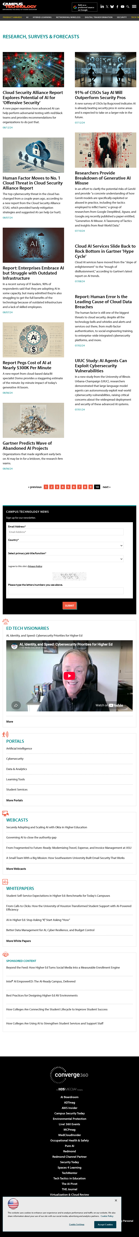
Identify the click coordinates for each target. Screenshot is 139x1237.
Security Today (69, 1162)
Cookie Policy (107, 1216)
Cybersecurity (14, 759)
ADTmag (69, 1102)
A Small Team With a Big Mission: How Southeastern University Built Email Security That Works (65, 858)
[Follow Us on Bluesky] (112, 6)
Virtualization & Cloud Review (69, 1195)
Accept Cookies (105, 1224)
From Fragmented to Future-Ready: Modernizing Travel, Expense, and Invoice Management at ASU (69, 848)
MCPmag (69, 1129)
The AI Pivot (69, 1184)
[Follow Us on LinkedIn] (102, 6)
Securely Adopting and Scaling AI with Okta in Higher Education (46, 827)
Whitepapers (20, 888)
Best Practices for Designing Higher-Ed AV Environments (42, 995)
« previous (35, 487)
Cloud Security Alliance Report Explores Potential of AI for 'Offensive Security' (33, 97)
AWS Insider (69, 1108)
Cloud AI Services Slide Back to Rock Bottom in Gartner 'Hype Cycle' (105, 251)
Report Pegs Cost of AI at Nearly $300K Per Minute (27, 364)
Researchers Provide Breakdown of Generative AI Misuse (103, 178)
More (9, 721)
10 (97, 487)
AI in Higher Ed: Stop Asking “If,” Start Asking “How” (38, 920)
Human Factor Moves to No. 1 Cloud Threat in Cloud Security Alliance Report (33, 183)
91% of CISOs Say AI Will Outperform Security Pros (100, 94)
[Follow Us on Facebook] (117, 6)
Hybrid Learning (42, 17)
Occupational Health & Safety (69, 1140)
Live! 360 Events (69, 1124)
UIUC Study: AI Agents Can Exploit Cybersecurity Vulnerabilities (101, 365)
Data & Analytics (16, 769)
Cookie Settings (76, 1224)
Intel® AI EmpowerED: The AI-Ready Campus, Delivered (40, 981)
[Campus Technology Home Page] (20, 6)
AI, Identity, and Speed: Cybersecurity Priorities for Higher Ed (44, 635)
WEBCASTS (17, 820)
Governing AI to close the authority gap (31, 837)
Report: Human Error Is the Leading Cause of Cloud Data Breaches (103, 301)
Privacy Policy (35, 566)
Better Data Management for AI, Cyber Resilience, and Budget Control (50, 930)
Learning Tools (15, 779)
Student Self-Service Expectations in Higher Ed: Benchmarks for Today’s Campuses (58, 896)
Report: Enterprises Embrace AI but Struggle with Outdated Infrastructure (33, 273)
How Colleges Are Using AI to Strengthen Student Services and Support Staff (54, 1023)
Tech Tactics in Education (69, 1178)
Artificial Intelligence (19, 748)
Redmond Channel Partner (69, 1157)
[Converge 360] (69, 1075)
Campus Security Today (69, 1113)
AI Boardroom (69, 1097)
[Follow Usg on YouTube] (122, 6)
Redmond (69, 1151)
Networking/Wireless (68, 17)
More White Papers (18, 941)
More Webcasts (16, 869)
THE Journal (69, 1189)
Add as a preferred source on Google (86, 7)
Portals (15, 741)
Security (122, 17)
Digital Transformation (99, 17)
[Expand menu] (134, 7)
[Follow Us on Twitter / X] (107, 6)
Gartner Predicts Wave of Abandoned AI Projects (27, 445)
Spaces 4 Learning (69, 1167)
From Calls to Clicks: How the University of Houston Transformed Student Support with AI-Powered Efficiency (68, 908)
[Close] (116, 1200)
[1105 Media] (69, 1089)
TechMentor (69, 1173)
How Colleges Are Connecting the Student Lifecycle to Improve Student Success (56, 1009)
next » (107, 487)
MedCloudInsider (69, 1135)
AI (27, 17)
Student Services (16, 789)
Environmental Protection (69, 1119)
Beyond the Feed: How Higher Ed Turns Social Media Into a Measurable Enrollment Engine (63, 967)
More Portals (14, 800)
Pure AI (69, 1146)
